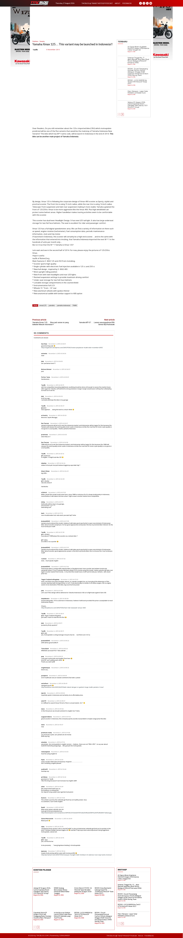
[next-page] (122, 114)
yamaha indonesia (63, 305)
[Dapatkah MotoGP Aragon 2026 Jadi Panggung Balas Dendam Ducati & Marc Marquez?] (42, 905)
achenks (44, 353)
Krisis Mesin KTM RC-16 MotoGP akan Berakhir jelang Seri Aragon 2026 (83, 889)
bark (42, 513)
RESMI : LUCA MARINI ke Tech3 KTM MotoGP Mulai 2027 (137, 81)
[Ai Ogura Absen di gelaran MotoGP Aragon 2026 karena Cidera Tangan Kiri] (122, 50)
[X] (147, 3)
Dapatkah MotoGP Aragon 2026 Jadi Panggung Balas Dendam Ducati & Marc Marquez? (42, 915)
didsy (43, 502)
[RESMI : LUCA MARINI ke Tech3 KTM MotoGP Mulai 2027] (122, 83)
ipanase (44, 851)
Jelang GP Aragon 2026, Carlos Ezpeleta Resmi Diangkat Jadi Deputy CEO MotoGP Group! (138, 104)
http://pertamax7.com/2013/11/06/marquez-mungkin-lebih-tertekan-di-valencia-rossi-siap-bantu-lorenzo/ (76, 855)
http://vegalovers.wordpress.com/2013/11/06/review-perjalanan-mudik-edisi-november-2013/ (72, 347)
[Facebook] (140, 3)
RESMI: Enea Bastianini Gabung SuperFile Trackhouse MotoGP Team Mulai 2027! (104, 890)
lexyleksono (45, 598)
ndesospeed (45, 752)
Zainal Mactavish (47, 818)
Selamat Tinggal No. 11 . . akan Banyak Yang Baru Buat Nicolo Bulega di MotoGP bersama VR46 (138, 60)
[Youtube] (150, 3)
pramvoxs (44, 434)
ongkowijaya (45, 667)
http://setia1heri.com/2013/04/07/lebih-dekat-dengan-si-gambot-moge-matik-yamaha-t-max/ (72, 687)
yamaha (52, 305)
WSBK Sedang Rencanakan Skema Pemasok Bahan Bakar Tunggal (61, 890)
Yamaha (42, 41)
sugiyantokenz (46, 717)
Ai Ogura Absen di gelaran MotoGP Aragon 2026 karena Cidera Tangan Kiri (138, 48)
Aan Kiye (44, 344)
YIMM (75, 305)
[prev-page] (119, 114)
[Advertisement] (91, 22)
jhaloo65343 (45, 521)
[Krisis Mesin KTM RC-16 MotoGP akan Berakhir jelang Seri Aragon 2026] (83, 880)
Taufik (35, 50)
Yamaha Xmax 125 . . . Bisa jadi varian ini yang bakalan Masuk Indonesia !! (50, 323)
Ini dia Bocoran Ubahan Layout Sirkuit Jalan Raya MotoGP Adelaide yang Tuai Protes (63, 915)
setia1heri (44, 683)
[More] (83, 312)
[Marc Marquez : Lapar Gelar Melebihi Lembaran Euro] (122, 95)
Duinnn (43, 798)
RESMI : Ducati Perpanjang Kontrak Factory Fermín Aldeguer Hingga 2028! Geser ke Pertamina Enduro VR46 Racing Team (138, 72)
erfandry (44, 415)
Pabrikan (35, 41)
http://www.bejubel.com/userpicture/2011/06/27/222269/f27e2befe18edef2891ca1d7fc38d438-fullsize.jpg (76, 813)
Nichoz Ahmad (46, 369)
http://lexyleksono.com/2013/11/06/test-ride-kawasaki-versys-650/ (63, 608)
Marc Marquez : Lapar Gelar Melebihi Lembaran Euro (138, 92)
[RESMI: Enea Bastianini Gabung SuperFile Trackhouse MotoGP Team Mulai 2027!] (104, 880)
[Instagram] (144, 3)
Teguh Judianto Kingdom (50, 579)
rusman (44, 559)
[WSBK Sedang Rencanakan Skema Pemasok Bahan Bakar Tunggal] (63, 880)
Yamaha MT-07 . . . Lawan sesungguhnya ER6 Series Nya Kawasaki (97, 323)
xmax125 (42, 305)
